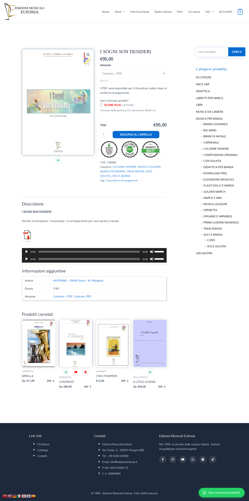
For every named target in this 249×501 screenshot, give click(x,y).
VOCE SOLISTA (216, 246)
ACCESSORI (203, 77)
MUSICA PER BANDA (112, 171)
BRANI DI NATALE (214, 136)
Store (118, 11)
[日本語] (24, 495)
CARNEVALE (211, 142)
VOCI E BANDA (121, 175)
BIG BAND (209, 130)
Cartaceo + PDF (62, 296)
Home (105, 11)
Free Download (139, 11)
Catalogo (42, 450)
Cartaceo (79, 296)
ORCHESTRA (204, 253)
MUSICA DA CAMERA (209, 111)
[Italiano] (19, 495)
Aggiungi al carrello (136, 134)
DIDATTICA (203, 91)
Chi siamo (194, 11)
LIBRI (199, 104)
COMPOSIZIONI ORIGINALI (220, 155)
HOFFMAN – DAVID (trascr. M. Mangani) (78, 280)
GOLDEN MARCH (214, 191)
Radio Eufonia (163, 11)
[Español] (33, 495)
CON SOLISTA (212, 161)
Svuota (104, 81)
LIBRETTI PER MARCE (209, 98)
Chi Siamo (43, 444)
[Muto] (151, 252)
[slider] (160, 251)
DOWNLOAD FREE (215, 173)
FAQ (179, 11)
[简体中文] (5, 495)
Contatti (42, 456)
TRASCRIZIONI (135, 171)
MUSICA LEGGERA (149, 166)
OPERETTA (210, 210)
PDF (88, 296)
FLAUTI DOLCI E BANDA (218, 185)
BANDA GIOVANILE (215, 124)
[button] (88, 55)
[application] (94, 251)
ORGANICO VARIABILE (217, 216)
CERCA (237, 51)
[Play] (26, 252)
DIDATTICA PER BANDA (218, 167)
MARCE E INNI (212, 198)
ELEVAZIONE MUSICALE (218, 179)
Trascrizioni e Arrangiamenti (122, 180)
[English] (9, 495)
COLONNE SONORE (125, 166)
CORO (211, 240)
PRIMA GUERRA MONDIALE (221, 222)
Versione (105, 65)
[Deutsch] (14, 495)
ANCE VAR (202, 84)
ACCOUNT (225, 11)
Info (207, 11)
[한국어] (28, 495)
